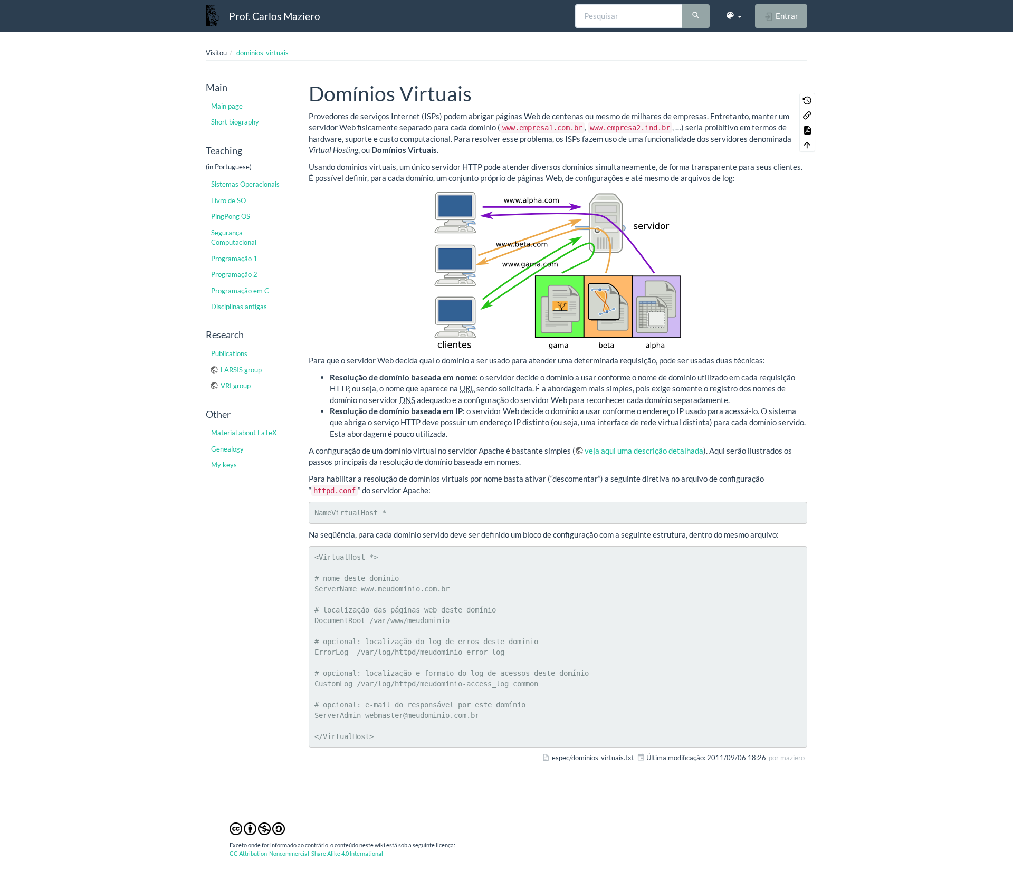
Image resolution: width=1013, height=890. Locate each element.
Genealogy (227, 449)
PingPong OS (230, 216)
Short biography (235, 122)
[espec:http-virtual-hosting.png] (558, 269)
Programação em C (240, 290)
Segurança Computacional (233, 237)
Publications (229, 353)
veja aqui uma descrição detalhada (644, 450)
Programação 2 (234, 274)
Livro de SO (228, 200)
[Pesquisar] (696, 16)
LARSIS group (241, 370)
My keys (224, 465)
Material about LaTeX (243, 432)
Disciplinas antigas (239, 306)
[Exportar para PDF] (807, 130)
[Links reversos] (807, 115)
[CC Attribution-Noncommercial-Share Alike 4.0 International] (257, 828)
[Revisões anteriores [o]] (807, 100)
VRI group (236, 385)
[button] (734, 16)
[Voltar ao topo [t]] (807, 144)
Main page (227, 106)
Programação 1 (234, 258)
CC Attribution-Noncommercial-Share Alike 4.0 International (306, 853)
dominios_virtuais (262, 53)
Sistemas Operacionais (245, 184)
